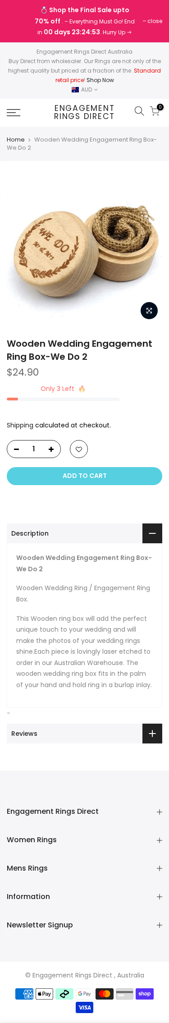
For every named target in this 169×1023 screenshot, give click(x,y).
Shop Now (100, 80)
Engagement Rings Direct (84, 112)
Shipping (20, 425)
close (18, 21)
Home (16, 140)
